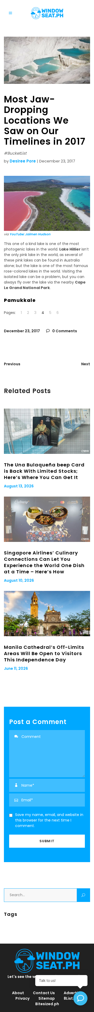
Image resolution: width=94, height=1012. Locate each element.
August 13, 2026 (19, 486)
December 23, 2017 (22, 331)
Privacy (22, 998)
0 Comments (64, 331)
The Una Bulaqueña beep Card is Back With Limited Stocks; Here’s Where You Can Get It (44, 471)
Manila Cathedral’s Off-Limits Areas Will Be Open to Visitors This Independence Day (44, 653)
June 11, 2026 (16, 668)
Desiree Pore (23, 161)
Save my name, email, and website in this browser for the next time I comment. (49, 820)
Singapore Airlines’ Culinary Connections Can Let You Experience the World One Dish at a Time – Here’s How (44, 562)
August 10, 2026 (19, 580)
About (18, 992)
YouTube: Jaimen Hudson (29, 234)
